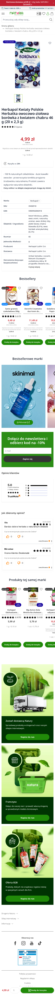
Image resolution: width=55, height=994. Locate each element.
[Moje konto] (47, 13)
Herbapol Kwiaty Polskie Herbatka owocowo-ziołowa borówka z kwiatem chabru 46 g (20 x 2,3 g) (27, 29)
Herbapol (34, 201)
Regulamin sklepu (27, 978)
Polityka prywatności (27, 974)
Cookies (27, 983)
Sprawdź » (27, 4)
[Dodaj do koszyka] (11, 342)
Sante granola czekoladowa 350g (11, 310)
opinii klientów (13, 488)
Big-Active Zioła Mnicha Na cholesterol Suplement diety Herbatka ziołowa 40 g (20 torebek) (33, 611)
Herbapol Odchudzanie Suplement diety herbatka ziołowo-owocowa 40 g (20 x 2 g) (11, 611)
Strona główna (8, 26)
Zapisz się (27, 459)
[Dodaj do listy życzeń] (19, 288)
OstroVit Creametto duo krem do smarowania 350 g (33, 310)
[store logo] (16, 13)
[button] (8, 536)
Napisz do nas (27, 737)
